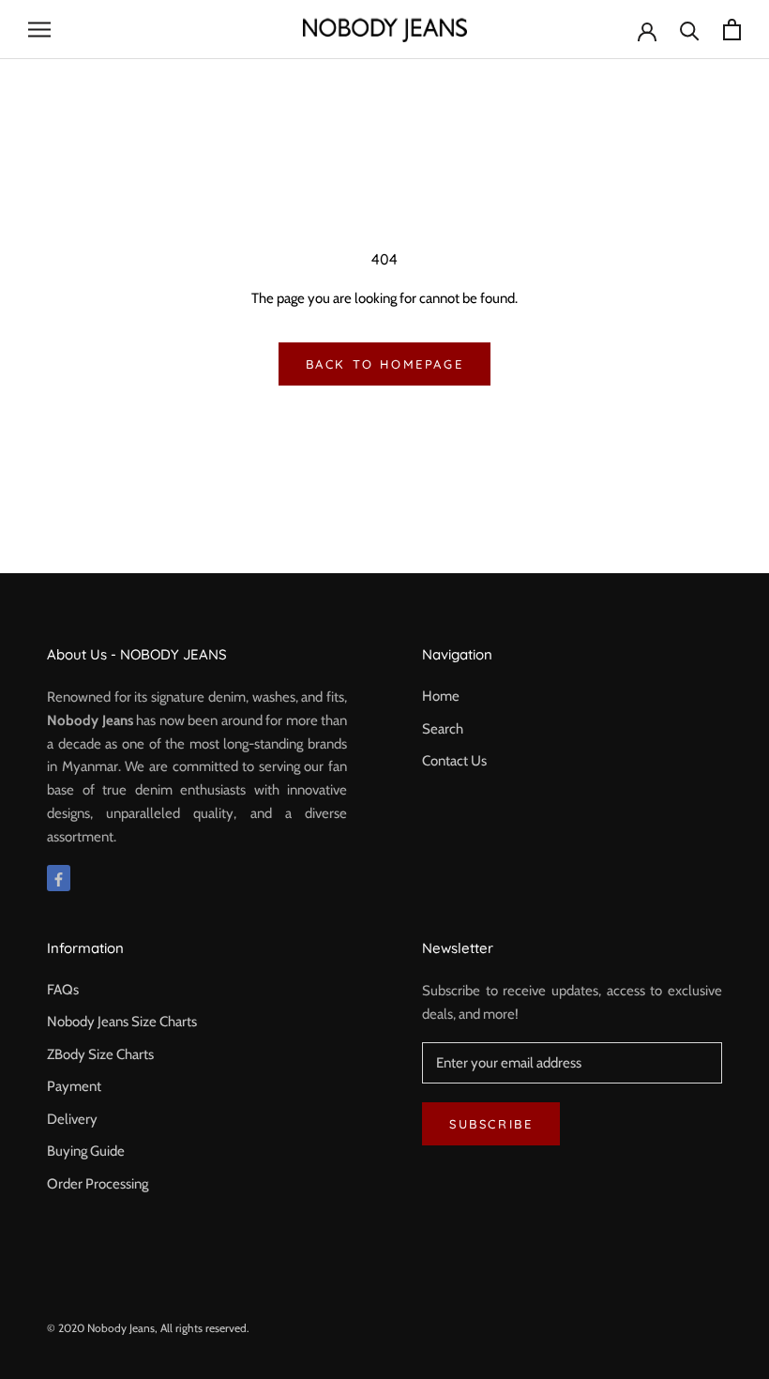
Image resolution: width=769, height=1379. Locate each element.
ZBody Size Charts (100, 1054)
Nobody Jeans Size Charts (122, 1021)
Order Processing (97, 1183)
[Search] (690, 29)
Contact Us (454, 760)
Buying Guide (86, 1151)
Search (442, 728)
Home (441, 696)
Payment (74, 1086)
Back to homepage (385, 363)
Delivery (72, 1119)
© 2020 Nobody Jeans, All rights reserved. (148, 1328)
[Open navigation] (39, 30)
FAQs (63, 989)
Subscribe (491, 1123)
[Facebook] (58, 878)
